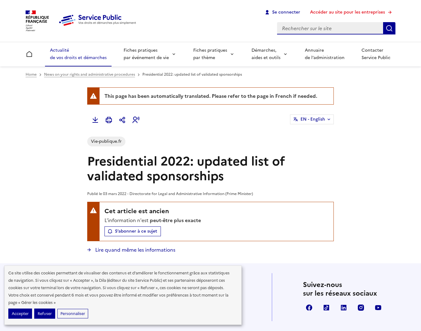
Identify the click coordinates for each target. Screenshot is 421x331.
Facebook (309, 307)
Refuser (45, 314)
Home (31, 74)
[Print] (108, 120)
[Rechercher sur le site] (389, 28)
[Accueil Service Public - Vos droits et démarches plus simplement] (99, 26)
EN (312, 119)
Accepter (20, 314)
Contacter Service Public (376, 54)
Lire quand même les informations (134, 249)
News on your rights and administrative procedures (89, 74)
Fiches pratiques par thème (210, 54)
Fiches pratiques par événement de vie (146, 54)
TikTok (326, 307)
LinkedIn (343, 307)
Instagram (361, 307)
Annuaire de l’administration (325, 54)
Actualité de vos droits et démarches (78, 54)
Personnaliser (72, 314)
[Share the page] (122, 120)
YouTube (378, 307)
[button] (135, 120)
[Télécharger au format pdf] (95, 120)
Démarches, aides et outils (265, 54)
